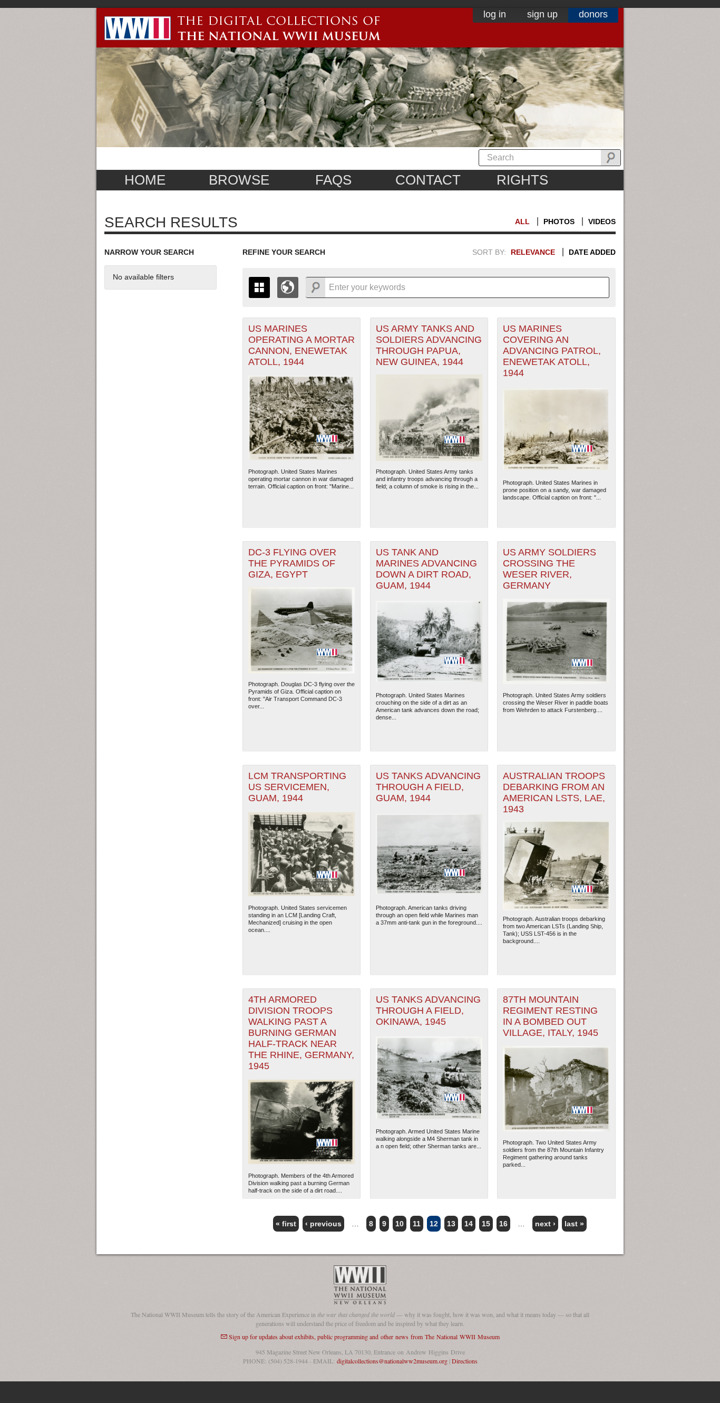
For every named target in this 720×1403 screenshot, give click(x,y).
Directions (465, 1361)
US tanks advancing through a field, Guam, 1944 (428, 787)
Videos (602, 221)
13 (451, 1223)
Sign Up (542, 14)
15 (486, 1223)
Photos (559, 221)
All (522, 221)
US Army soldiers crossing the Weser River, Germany (549, 569)
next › (545, 1223)
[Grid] (259, 287)
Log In (494, 14)
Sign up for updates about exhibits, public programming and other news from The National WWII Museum (364, 1336)
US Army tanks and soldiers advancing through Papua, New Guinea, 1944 (429, 345)
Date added (592, 252)
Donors (593, 14)
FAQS (333, 180)
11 (417, 1223)
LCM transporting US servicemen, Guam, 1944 (297, 787)
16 (503, 1223)
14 (468, 1223)
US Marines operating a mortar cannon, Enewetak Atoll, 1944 (301, 345)
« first (286, 1223)
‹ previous (323, 1223)
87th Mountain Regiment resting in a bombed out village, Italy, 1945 (550, 1016)
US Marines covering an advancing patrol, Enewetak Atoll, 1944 (552, 350)
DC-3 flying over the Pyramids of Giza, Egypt (292, 563)
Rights (522, 180)
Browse (239, 180)
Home (145, 180)
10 (399, 1223)
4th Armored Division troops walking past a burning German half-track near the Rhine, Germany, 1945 (301, 1032)
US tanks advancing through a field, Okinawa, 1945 (428, 1010)
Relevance (533, 252)
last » (574, 1223)
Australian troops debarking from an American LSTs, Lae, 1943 (554, 792)
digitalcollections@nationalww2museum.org (392, 1361)
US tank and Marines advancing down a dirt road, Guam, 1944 (426, 569)
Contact (428, 180)
